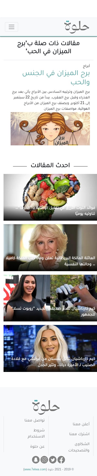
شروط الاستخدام (36, 434)
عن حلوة (37, 447)
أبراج (86, 66)
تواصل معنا (34, 421)
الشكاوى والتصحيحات (78, 447)
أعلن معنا (81, 425)
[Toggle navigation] (11, 27)
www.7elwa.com (35, 470)
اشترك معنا (79, 435)
